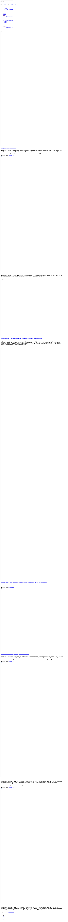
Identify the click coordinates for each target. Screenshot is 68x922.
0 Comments (11, 155)
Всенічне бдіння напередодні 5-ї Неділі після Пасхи (11, 272)
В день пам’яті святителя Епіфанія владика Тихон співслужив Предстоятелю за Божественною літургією (21, 338)
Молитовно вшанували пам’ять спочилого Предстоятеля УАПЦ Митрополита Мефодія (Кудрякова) (20, 904)
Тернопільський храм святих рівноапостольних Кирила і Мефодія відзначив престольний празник (20, 778)
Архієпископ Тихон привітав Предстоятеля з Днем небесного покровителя (15, 654)
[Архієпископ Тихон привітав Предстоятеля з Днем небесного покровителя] (24, 651)
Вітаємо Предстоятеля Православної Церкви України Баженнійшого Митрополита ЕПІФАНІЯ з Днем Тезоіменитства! (24, 582)
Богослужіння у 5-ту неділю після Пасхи (8, 148)
